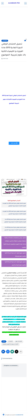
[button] (8, 351)
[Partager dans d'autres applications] (21, 351)
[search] (25, 3)
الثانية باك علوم (19, 341)
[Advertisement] (14, 23)
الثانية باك (5, 40)
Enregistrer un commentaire (10, 365)
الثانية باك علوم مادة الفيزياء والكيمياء (10, 344)
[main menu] (2, 3)
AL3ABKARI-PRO (14, 3)
